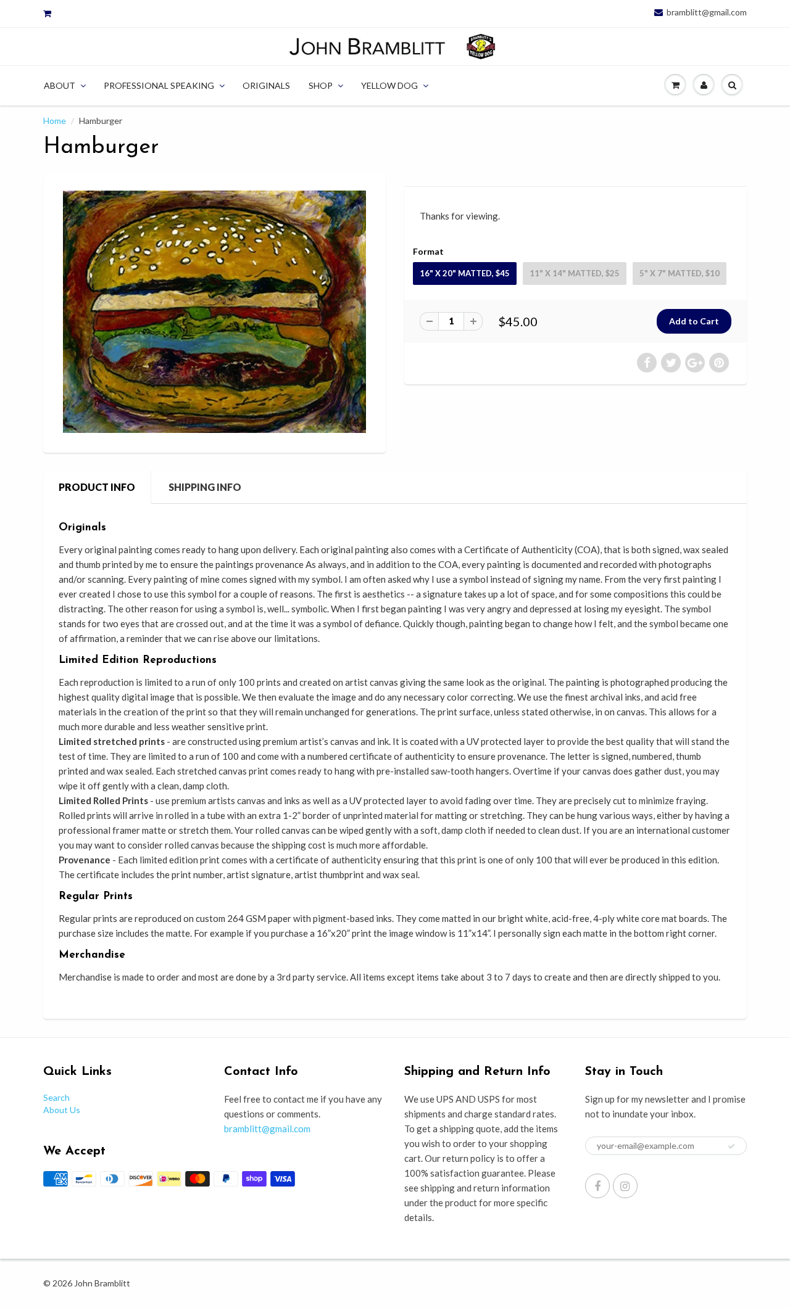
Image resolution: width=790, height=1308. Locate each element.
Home (54, 120)
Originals (266, 85)
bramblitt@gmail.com (707, 12)
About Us (61, 1109)
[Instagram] (625, 1186)
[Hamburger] (214, 311)
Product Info (97, 487)
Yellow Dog (389, 85)
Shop (321, 85)
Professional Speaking (159, 85)
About (59, 85)
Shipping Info (204, 487)
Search (56, 1097)
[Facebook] (597, 1186)
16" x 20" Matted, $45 (465, 273)
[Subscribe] (731, 1146)
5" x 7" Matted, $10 (679, 273)
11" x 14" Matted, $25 (575, 273)
